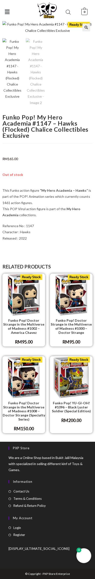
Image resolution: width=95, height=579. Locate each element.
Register (19, 535)
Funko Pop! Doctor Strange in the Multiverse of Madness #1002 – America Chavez (23, 327)
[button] (86, 27)
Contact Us (21, 491)
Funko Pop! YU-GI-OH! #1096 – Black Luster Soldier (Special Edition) (71, 407)
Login (17, 528)
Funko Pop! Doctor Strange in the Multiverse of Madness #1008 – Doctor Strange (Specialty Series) (24, 411)
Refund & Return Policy (29, 506)
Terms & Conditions (27, 499)
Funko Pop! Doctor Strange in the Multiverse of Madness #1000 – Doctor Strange (71, 327)
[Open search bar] (68, 12)
